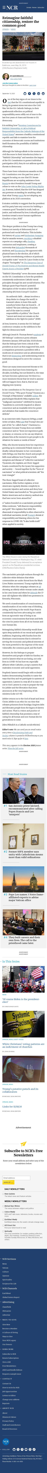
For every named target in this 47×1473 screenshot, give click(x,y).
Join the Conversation (10, 83)
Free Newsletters (9, 1366)
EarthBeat (6, 1293)
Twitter (18, 1449)
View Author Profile (16, 79)
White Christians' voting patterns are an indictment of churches (23, 1045)
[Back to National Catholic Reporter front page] (12, 8)
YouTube (26, 1449)
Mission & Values (9, 1417)
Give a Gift (6, 1362)
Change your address (10, 1400)
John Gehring (9, 1051)
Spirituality (7, 1280)
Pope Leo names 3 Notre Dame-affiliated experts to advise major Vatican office (26, 897)
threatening (20, 250)
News (13, 29)
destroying (16, 356)
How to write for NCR (10, 1388)
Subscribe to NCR (9, 1354)
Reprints (5, 1403)
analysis (37, 334)
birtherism (29, 235)
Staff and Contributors (11, 1425)
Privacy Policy (8, 1421)
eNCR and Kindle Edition (12, 1370)
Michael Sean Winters (12, 1096)
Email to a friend (38, 93)
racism (18, 235)
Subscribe (41, 7)
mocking (28, 238)
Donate (29, 7)
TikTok (34, 1449)
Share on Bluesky (25, 93)
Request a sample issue (11, 1374)
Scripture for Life (9, 1284)
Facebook (22, 1449)
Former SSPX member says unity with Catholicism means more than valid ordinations (26, 854)
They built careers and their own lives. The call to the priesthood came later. (24, 940)
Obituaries (6, 1311)
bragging (39, 235)
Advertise (6, 1315)
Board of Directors (9, 1429)
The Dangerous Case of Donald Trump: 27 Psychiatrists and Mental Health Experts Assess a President (23, 266)
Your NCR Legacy (9, 1340)
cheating (31, 241)
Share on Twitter (34, 93)
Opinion (5, 29)
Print (43, 93)
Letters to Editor (9, 1396)
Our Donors (7, 1344)
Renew (34, 7)
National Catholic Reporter (5, 1441)
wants (21, 195)
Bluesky (14, 1449)
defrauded (20, 247)
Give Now (6, 1325)
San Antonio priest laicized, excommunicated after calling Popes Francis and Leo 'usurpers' (26, 810)
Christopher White (11, 1006)
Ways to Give (7, 1336)
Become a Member (9, 1329)
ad (40, 586)
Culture (5, 1272)
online (35, 396)
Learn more (32, 85)
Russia (5, 183)
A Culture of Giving (10, 1332)
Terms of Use (21, 1456)
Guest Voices (18, 1039)
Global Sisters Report (11, 1297)
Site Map (38, 1456)
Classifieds (6, 1307)
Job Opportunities (9, 1391)
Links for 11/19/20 (12, 1106)
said (22, 422)
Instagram (30, 1449)
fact (9, 102)
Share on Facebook (29, 93)
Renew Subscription (10, 1358)
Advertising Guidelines (9, 1456)
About (4, 1413)
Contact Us (6, 1384)
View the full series (15, 748)
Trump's (31, 515)
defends (33, 593)
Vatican (5, 1268)
